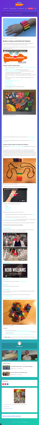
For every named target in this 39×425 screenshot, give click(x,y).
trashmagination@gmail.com (7, 295)
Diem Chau (5, 284)
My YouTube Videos (12, 8)
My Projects (5, 8)
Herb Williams (6, 262)
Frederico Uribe (6, 228)
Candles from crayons (8, 82)
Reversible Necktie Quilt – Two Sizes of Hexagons (22, 366)
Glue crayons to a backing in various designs (12, 71)
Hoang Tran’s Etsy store (23, 281)
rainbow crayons (11, 68)
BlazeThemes (26, 422)
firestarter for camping (11, 69)
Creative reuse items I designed (7, 408)
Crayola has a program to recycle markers (9, 219)
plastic (9, 337)
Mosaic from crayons (8, 88)
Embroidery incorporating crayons (10, 85)
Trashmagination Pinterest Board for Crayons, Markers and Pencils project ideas (15, 298)
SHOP (26, 8)
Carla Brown (6, 38)
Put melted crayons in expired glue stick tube (12, 80)
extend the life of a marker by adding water (16, 146)
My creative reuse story (6, 406)
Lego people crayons (26, 67)
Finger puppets (7, 208)
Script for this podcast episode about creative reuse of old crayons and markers (17, 331)
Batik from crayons (8, 84)
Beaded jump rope (8, 207)
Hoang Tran (6, 279)
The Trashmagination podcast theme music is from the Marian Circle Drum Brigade (19, 334)
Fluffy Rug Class (21, 8)
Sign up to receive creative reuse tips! (11, 416)
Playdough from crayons (9, 81)
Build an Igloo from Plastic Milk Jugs (19, 372)
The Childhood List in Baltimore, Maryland (23, 330)
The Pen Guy (6, 289)
